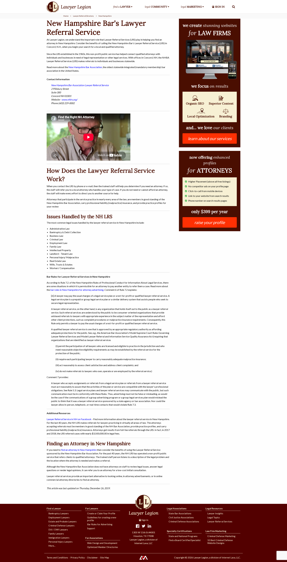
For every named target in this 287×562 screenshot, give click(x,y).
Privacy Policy (77, 557)
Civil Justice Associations (181, 517)
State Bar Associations (180, 513)
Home (65, 16)
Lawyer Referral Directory (83, 16)
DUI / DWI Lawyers (58, 529)
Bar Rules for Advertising (99, 524)
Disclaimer (92, 557)
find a (121, 6)
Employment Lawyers (59, 517)
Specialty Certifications (179, 531)
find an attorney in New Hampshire (79, 449)
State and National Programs (183, 536)
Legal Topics (213, 517)
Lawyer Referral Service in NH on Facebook (69, 419)
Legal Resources (214, 508)
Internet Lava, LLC (231, 557)
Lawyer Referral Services (219, 521)
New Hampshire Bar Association (85, 67)
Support (91, 528)
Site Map (104, 557)
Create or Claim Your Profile (101, 513)
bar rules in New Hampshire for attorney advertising (77, 289)
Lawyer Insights (215, 513)
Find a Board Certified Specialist (185, 540)
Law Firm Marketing (216, 531)
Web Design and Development (102, 543)
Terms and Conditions (57, 557)
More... (51, 545)
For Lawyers (91, 508)
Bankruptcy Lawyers (58, 513)
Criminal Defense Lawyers (61, 525)
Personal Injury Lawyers (60, 541)
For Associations (94, 538)
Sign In (144, 520)
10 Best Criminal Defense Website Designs (220, 541)
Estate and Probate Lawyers (62, 521)
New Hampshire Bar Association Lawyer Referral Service (80, 85)
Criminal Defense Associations (184, 521)
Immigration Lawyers (58, 537)
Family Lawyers (56, 533)
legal (156, 6)
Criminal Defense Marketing (221, 536)
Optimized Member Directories (102, 547)
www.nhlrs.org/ (69, 99)
